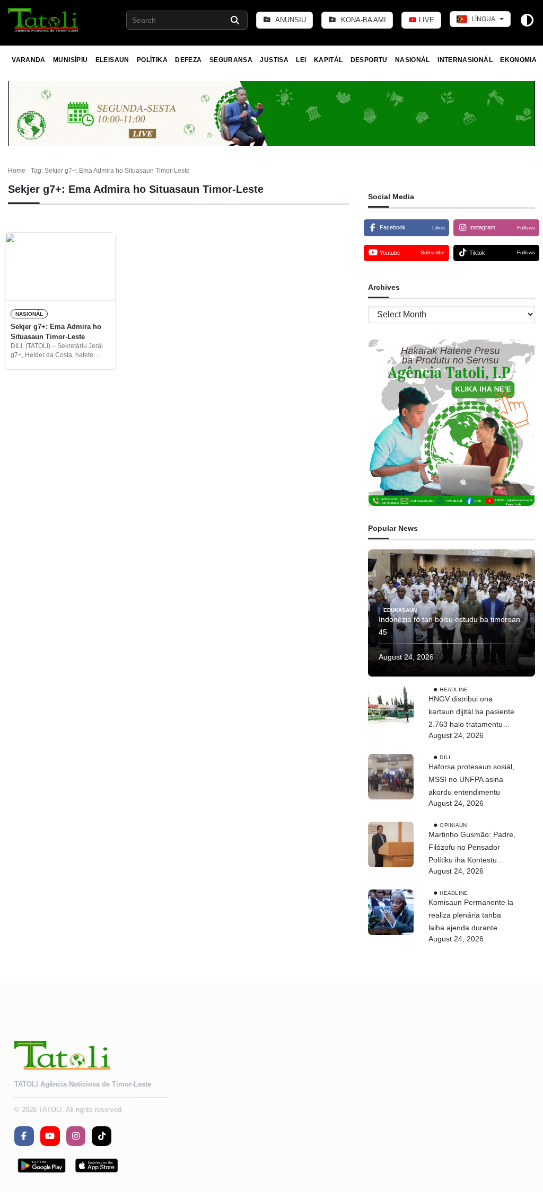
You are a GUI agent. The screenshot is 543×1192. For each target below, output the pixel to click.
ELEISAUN (112, 60)
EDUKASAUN (400, 610)
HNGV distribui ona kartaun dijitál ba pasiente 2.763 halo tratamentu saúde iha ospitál (471, 713)
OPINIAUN (453, 825)
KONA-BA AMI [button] (362, 20)
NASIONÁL (412, 60)
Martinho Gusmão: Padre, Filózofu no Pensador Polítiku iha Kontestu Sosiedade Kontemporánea (471, 848)
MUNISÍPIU (70, 60)
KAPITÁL (328, 60)
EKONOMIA (518, 60)
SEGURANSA (230, 60)
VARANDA (29, 60)
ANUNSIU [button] (290, 20)
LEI (301, 60)
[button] (44, 20)
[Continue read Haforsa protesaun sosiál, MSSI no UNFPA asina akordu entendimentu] (391, 776)
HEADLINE (454, 689)
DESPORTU (369, 60)
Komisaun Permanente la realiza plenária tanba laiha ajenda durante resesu (470, 916)
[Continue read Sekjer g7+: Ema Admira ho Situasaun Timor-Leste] (60, 266)
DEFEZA (188, 60)
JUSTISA (274, 60)
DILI (445, 757)
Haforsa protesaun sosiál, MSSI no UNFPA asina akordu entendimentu (471, 779)
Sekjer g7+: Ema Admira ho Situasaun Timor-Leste (56, 331)
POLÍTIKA (152, 60)
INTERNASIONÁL (465, 60)
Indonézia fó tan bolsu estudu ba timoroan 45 (449, 625)
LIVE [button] (425, 20)
